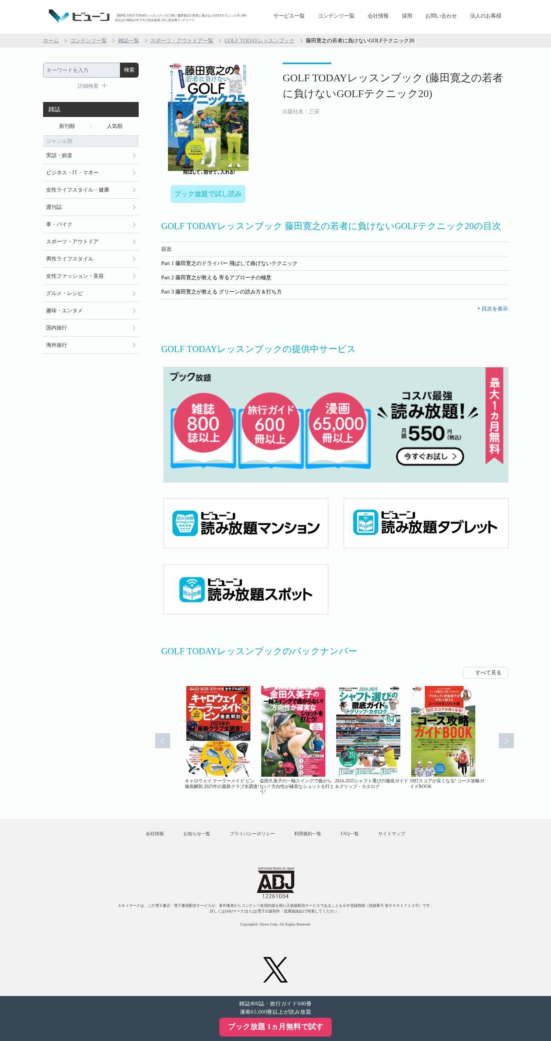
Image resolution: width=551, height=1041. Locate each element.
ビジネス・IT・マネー (72, 172)
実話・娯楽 (59, 155)
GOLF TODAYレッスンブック (260, 40)
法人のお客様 (486, 16)
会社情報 (378, 16)
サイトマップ (391, 833)
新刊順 (67, 126)
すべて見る (488, 673)
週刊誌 (54, 207)
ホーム (51, 40)
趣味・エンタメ (64, 310)
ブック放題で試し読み (208, 194)
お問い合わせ (441, 16)
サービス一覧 (289, 16)
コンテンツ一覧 (336, 16)
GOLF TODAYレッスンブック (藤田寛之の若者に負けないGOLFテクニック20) (393, 85)
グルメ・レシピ (64, 293)
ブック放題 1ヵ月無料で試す (275, 1026)
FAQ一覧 (350, 833)
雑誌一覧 (128, 40)
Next (506, 740)
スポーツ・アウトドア (72, 241)
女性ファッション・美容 (75, 276)
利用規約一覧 (307, 833)
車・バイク (59, 224)
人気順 (115, 126)
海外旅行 (56, 345)
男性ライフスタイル (69, 259)
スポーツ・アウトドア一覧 (181, 40)
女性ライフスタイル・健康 (77, 190)
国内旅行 (56, 328)
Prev (162, 740)
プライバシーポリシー (252, 833)
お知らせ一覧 (196, 833)
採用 (407, 16)
